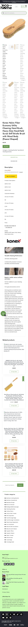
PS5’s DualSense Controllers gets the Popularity (14, 579)
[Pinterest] (14, 614)
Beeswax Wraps (10, 502)
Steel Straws (9, 537)
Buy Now (6, 146)
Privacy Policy (6, 592)
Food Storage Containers (12, 520)
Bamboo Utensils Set (11, 500)
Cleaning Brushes (12, 150)
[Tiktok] (17, 614)
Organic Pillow (10, 531)
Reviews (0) (14, 161)
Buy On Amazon (11, 176)
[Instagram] (6, 614)
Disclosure (5, 589)
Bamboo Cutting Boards (12, 498)
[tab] (14, 157)
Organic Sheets (10, 533)
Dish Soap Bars (10, 515)
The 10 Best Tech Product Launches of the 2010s (15, 582)
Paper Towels (9, 535)
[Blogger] (10, 617)
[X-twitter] (10, 614)
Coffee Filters (9, 511)
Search (20, 485)
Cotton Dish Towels (11, 513)
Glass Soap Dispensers (12, 522)
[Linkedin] (6, 617)
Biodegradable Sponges (12, 507)
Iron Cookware (10, 524)
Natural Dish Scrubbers (12, 526)
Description (14, 157)
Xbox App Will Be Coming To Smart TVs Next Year (16, 575)
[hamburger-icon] (16, 7)
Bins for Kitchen (10, 504)
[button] (23, 21)
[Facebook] (3, 614)
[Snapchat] (21, 614)
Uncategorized (10, 542)
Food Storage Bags (11, 518)
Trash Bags (9, 540)
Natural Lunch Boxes (11, 529)
